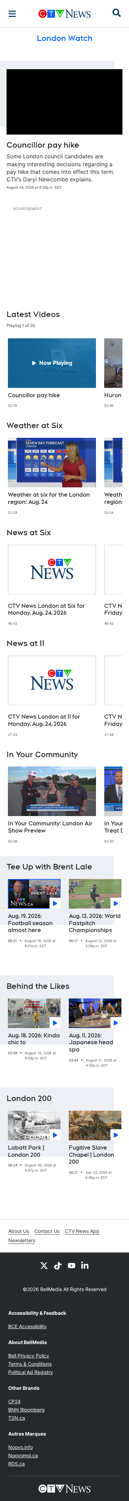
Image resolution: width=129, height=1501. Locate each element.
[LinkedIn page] (85, 1265)
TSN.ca (16, 1418)
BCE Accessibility (27, 1326)
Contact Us (47, 1231)
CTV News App (82, 1231)
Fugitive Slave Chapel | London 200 (91, 1154)
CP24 (14, 1401)
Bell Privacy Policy (28, 1356)
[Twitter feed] (44, 1265)
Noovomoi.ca (23, 1455)
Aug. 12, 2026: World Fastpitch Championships (95, 923)
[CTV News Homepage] (64, 14)
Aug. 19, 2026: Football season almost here (30, 923)
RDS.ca (16, 1464)
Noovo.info (20, 1447)
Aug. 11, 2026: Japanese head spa (91, 1042)
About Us (18, 1231)
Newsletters (21, 1240)
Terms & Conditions (30, 1364)
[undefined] (52, 373)
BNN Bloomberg (26, 1410)
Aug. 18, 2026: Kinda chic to (34, 1039)
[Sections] (12, 14)
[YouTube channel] (71, 1265)
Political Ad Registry (30, 1372)
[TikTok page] (58, 1265)
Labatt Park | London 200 (26, 1151)
